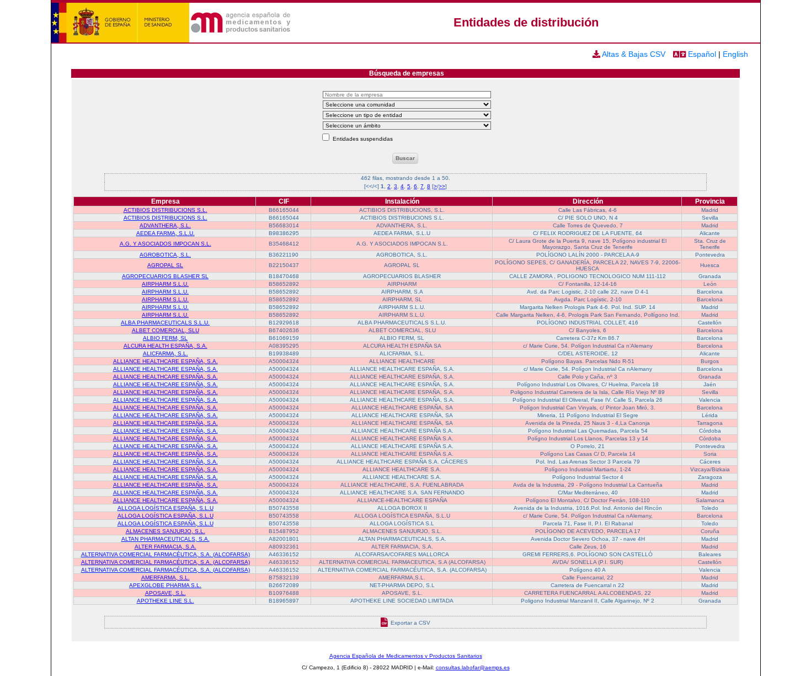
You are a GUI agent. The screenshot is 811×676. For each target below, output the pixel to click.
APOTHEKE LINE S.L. (165, 601)
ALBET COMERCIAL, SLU (165, 330)
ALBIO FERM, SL (165, 338)
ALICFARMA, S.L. (165, 353)
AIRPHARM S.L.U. (165, 284)
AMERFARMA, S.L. (165, 577)
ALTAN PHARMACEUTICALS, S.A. (165, 539)
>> (442, 186)
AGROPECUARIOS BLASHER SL (165, 276)
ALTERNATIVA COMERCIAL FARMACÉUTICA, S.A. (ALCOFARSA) (165, 554)
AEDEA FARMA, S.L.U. (165, 233)
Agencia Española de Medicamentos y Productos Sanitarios (405, 656)
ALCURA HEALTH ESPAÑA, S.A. (165, 346)
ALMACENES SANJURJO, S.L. (165, 531)
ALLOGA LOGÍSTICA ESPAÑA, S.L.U (166, 508)
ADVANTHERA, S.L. (165, 225)
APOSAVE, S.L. (165, 593)
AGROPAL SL (165, 265)
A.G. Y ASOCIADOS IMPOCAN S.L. (165, 244)
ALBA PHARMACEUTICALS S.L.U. (165, 323)
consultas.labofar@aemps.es (473, 667)
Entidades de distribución (526, 22)
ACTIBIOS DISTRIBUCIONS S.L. (165, 210)
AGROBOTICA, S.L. (165, 255)
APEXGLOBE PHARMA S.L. (165, 585)
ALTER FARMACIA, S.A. (165, 547)
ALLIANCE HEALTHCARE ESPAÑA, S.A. (165, 361)
